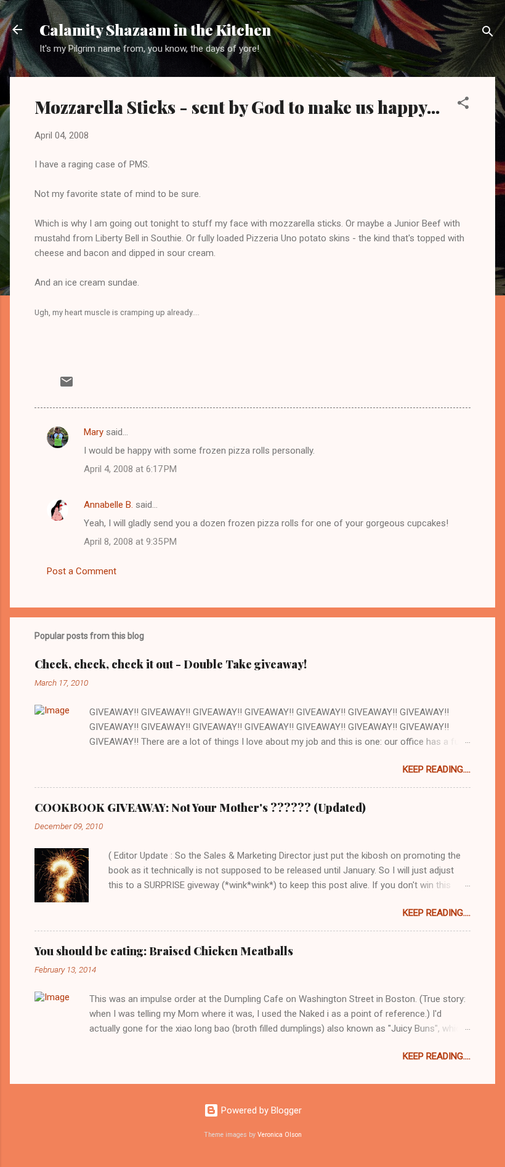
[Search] (487, 33)
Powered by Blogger (260, 1110)
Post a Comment (81, 571)
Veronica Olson (279, 1135)
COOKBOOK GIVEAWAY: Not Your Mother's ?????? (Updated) (200, 807)
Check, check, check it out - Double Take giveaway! (170, 664)
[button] (463, 104)
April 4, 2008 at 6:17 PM (130, 469)
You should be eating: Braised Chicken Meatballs (163, 951)
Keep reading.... (437, 769)
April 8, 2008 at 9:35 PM (130, 541)
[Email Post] (66, 385)
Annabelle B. (108, 504)
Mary (93, 432)
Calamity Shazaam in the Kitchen (155, 29)
